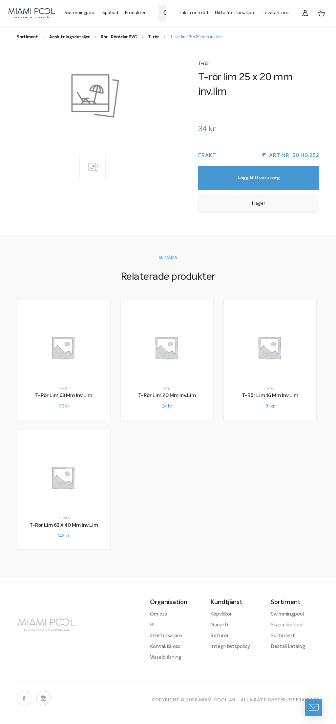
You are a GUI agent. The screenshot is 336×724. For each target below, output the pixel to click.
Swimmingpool (80, 12)
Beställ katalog (288, 646)
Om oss (158, 614)
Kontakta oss (165, 646)
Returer (219, 635)
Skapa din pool (287, 625)
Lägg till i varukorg (259, 178)
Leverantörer (276, 12)
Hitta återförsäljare (235, 12)
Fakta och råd (193, 12)
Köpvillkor (221, 614)
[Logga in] (305, 13)
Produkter (135, 12)
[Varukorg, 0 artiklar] (321, 13)
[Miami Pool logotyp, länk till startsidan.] (31, 13)
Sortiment (283, 635)
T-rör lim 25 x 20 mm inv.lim (196, 37)
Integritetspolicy (230, 646)
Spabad (110, 12)
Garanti (219, 625)
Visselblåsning (165, 657)
